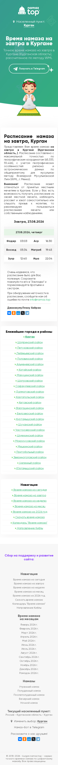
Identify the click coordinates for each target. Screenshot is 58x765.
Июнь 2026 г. (29, 644)
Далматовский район (29, 391)
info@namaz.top (40, 299)
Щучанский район (30, 424)
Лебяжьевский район (30, 353)
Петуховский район (30, 347)
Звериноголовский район (29, 457)
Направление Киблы (29, 528)
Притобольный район (30, 451)
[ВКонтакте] (9, 313)
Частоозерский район (30, 429)
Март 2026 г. (29, 632)
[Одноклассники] (14, 313)
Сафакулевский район (30, 386)
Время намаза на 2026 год (29, 511)
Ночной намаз (29, 702)
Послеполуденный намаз (29, 694)
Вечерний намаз (29, 698)
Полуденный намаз (29, 690)
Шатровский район (30, 380)
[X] (23, 313)
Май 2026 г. (29, 640)
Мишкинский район (29, 446)
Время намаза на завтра (29, 495)
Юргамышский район (30, 468)
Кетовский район (29, 402)
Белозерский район (29, 413)
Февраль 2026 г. (29, 628)
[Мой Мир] (18, 313)
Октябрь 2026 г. (29, 660)
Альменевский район (30, 364)
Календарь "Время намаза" (29, 522)
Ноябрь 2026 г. (29, 665)
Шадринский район (30, 342)
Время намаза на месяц (29, 506)
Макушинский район (29, 375)
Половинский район (30, 358)
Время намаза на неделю (30, 500)
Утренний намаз (29, 686)
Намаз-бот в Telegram (29, 727)
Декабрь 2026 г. (29, 669)
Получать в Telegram (31, 68)
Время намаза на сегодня (30, 489)
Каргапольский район (29, 397)
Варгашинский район (29, 408)
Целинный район (30, 462)
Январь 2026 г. (29, 624)
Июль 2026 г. (29, 648)
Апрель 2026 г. (29, 636)
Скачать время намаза (30, 517)
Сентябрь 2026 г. (29, 656)
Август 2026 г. (29, 652)
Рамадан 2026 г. (29, 673)
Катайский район (29, 369)
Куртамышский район (29, 419)
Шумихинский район (29, 435)
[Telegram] (27, 313)
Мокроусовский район (30, 440)
